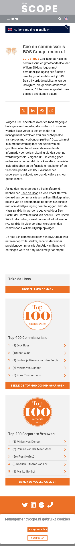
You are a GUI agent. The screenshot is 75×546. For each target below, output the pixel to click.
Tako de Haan (29, 193)
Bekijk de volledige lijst (37, 482)
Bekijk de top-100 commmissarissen (37, 385)
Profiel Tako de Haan (37, 289)
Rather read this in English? (31, 30)
